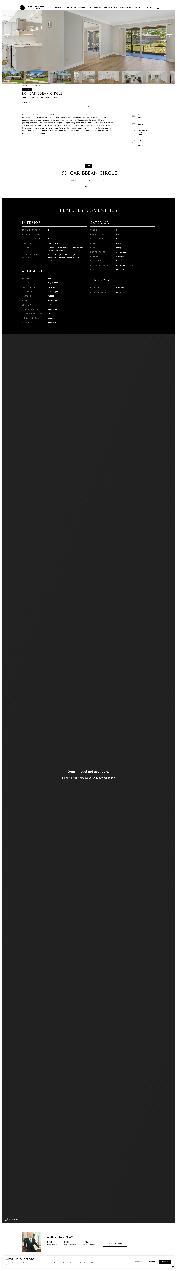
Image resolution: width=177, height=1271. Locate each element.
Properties (59, 7)
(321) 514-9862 (70, 1244)
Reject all (138, 1261)
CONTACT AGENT (115, 1243)
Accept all (165, 1261)
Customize (152, 1261)
